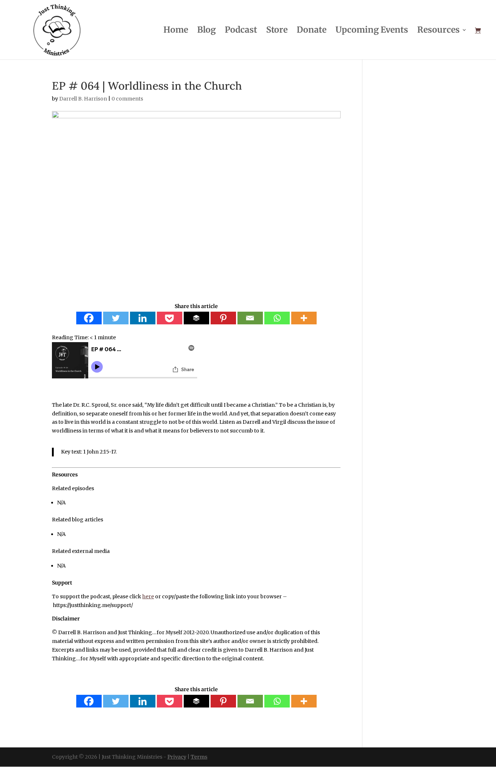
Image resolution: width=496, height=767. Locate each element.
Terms (199, 757)
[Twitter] (116, 318)
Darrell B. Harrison (83, 98)
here (148, 596)
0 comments (127, 98)
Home (175, 31)
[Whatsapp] (277, 318)
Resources (438, 31)
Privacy (176, 757)
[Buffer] (196, 318)
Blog (206, 31)
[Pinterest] (223, 318)
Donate (311, 31)
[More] (304, 318)
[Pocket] (169, 318)
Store (277, 31)
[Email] (250, 318)
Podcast (241, 31)
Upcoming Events (372, 31)
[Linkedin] (142, 318)
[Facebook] (89, 318)
